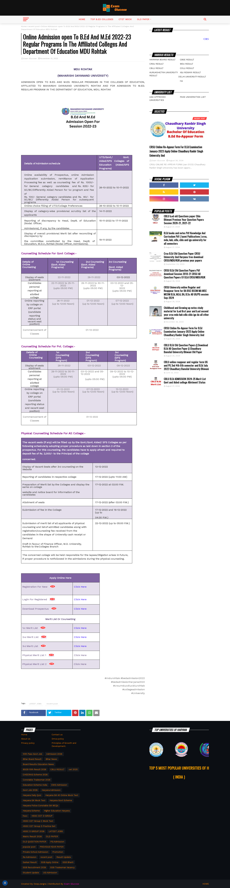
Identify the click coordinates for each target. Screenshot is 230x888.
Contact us (57, 734)
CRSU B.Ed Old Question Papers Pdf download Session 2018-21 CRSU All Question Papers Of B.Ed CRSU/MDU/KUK (184, 274)
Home (82, 19)
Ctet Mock (125, 19)
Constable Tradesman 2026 (36, 780)
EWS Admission (59, 785)
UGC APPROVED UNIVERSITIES (157, 98)
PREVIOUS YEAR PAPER (52, 847)
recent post (33, 26)
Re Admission (29, 857)
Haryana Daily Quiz (32, 795)
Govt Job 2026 (30, 790)
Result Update (63, 857)
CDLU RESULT (187, 68)
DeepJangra (40, 884)
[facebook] (163, 185)
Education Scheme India (35, 785)
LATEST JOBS (35, 704)
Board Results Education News (38, 764)
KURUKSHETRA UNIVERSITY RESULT (163, 74)
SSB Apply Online (49, 862)
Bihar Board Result (32, 759)
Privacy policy (28, 743)
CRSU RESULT (156, 64)
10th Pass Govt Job (32, 754)
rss (181, 81)
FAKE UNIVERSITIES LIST (193, 97)
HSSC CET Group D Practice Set (39, 826)
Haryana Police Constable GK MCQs (40, 805)
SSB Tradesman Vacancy (62, 867)
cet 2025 (73, 769)
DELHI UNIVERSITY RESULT (192, 76)
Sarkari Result (30, 862)
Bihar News (51, 759)
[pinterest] (194, 192)
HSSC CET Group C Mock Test (38, 821)
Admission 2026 (54, 754)
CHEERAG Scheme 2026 (35, 774)
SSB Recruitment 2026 (34, 867)
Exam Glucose (30, 58)
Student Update (31, 872)
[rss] (163, 192)
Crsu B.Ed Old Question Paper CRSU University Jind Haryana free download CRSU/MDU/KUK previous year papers (183, 257)
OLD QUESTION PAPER (34, 841)
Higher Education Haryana (57, 811)
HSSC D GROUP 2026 (33, 831)
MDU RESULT (186, 64)
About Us (25, 739)
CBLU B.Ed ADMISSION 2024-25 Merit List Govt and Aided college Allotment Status (185, 380)
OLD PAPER (143, 19)
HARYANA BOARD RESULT (162, 59)
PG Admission (57, 841)
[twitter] (194, 185)
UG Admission (50, 872)
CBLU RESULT (156, 68)
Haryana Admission (51, 790)
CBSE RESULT (187, 59)
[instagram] (163, 198)
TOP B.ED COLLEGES (101, 19)
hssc (25, 816)
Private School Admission (35, 852)
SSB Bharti (68, 862)
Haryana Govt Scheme (61, 800)
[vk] (194, 198)
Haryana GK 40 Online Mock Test (61, 795)
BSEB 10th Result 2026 (34, 769)
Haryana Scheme (31, 811)
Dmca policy (58, 739)
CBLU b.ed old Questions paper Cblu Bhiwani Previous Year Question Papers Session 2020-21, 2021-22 (184, 219)
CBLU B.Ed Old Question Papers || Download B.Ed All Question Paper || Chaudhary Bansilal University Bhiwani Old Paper (186, 348)
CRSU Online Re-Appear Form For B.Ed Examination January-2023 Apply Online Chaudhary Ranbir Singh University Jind (176, 151)
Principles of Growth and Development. (64, 744)
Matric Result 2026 (32, 836)
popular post (29, 847)
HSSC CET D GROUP (42, 816)
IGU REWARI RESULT (190, 72)
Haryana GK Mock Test (34, 800)
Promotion (57, 852)
